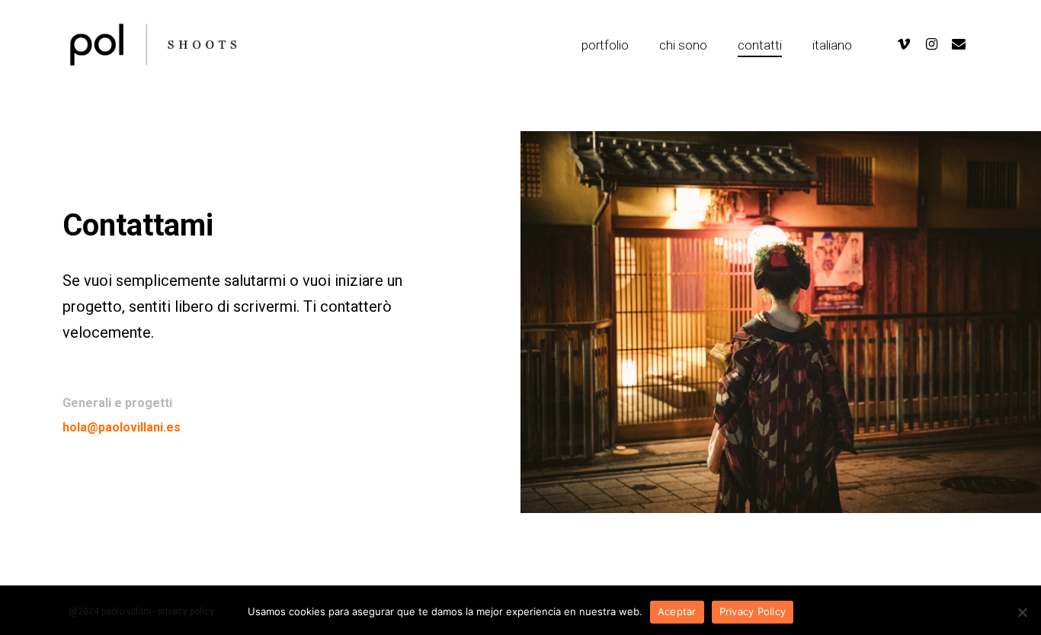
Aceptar (677, 611)
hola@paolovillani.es (121, 427)
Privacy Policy (752, 611)
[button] (1012, 8)
